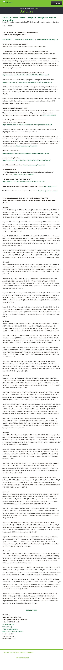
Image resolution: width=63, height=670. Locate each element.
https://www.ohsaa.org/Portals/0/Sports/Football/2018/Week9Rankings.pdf (25, 75)
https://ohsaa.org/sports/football (24, 174)
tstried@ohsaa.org (8, 624)
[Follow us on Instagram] (18, 661)
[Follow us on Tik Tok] (24, 661)
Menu (58, 3)
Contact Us (6, 652)
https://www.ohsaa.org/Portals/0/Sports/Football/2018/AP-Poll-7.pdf (23, 181)
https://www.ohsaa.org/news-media (34, 165)
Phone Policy (29, 652)
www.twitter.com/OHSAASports (24, 39)
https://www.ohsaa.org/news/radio (27, 146)
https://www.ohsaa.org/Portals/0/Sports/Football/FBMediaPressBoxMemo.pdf (26, 160)
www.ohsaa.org (7, 627)
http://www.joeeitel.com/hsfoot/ (48, 191)
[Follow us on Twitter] (7, 661)
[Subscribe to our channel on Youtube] (13, 661)
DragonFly (22, 652)
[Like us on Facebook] (2, 661)
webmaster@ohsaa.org (22, 657)
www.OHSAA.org (7, 39)
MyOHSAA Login (14, 652)
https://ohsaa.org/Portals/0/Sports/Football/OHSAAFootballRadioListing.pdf (25, 153)
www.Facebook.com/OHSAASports (47, 39)
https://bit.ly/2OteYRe (49, 115)
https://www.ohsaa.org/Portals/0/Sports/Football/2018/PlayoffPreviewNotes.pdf (27, 82)
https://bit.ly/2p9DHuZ (50, 186)
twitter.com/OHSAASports (10, 629)
